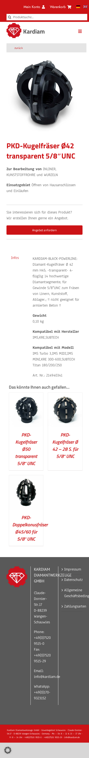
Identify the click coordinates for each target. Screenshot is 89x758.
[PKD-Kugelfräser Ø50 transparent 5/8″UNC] (26, 395)
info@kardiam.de (47, 676)
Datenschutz (72, 579)
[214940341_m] (44, 93)
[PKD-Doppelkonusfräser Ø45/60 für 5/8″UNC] (26, 478)
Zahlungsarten (72, 606)
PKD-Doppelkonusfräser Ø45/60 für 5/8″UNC (30, 528)
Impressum (72, 569)
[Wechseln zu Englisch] (85, 7)
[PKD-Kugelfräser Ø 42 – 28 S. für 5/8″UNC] (65, 395)
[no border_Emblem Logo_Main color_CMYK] (14, 24)
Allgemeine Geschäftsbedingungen (72, 593)
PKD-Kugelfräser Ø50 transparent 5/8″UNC (26, 449)
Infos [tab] (15, 257)
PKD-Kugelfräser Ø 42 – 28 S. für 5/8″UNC (65, 445)
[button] (8, 750)
